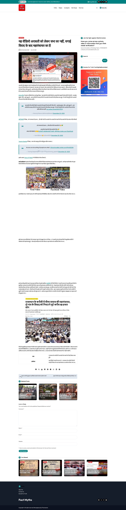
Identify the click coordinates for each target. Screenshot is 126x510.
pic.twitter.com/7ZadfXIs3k (65, 131)
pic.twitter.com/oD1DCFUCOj (55, 109)
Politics (55, 7)
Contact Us (21, 491)
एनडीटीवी (48, 283)
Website (21, 441)
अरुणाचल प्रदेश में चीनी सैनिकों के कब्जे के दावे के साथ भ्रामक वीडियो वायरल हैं (47, 396)
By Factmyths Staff (25, 50)
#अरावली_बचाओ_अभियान (52, 131)
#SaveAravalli (54, 147)
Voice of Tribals (28, 157)
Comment (21, 409)
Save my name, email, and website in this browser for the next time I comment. (38, 448)
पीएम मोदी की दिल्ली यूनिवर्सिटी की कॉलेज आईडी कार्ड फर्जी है (49, 472)
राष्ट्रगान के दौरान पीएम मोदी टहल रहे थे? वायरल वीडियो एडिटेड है (71, 472)
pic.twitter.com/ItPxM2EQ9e (65, 147)
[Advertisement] (63, 22)
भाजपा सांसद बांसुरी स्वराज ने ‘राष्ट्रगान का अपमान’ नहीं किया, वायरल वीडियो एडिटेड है (94, 472)
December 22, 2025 (59, 113)
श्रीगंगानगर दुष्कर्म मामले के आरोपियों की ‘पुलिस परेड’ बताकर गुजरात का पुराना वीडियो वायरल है (28, 396)
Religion (60, 7)
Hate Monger (74, 7)
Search (85, 56)
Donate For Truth (23, 493)
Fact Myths (25, 499)
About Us (21, 489)
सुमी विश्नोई (21, 119)
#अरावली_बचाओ (42, 131)
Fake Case (81, 7)
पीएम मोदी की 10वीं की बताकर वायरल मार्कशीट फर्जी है (26, 472)
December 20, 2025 (57, 135)
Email (20, 434)
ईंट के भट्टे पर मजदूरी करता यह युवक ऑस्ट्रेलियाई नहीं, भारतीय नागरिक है (68, 396)
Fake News (21, 37)
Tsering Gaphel (23, 141)
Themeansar (45, 507)
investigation (67, 7)
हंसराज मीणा (21, 95)
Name (20, 428)
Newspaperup (37, 507)
